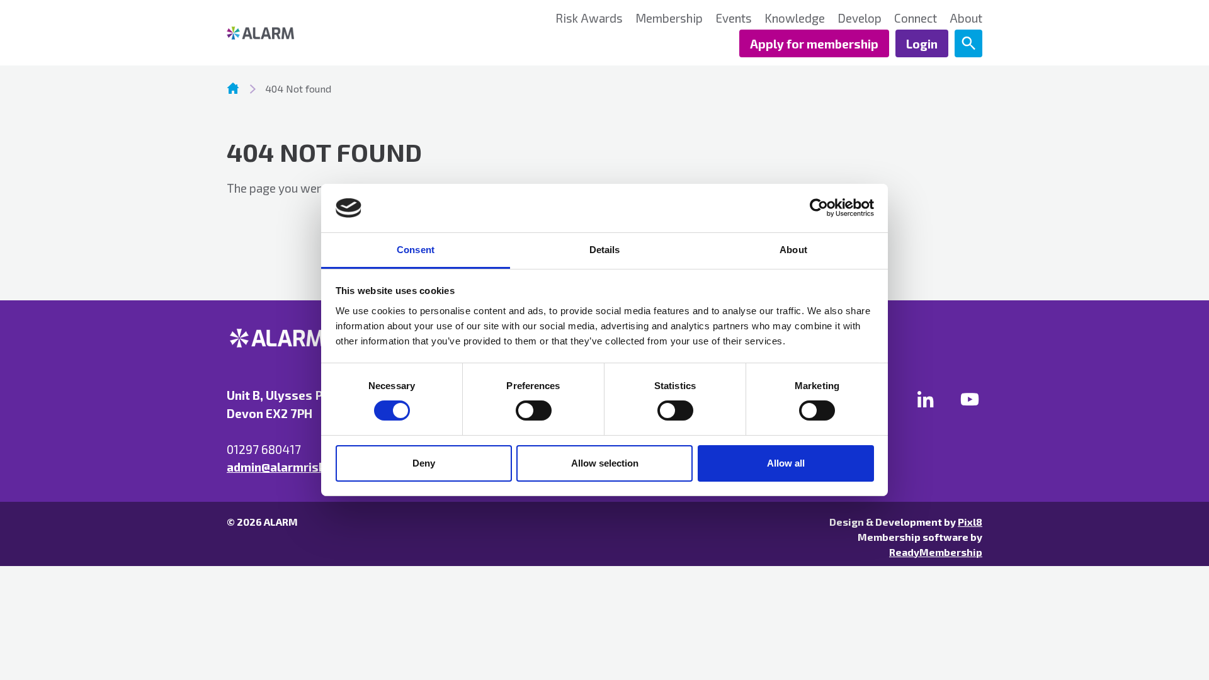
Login (922, 44)
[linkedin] (925, 399)
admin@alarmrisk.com (290, 467)
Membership (669, 18)
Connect (915, 18)
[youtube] (969, 399)
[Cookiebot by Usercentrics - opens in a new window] (819, 207)
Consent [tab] (415, 249)
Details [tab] (604, 249)
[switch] (534, 410)
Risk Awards (589, 18)
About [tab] (793, 249)
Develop (859, 18)
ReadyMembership (935, 552)
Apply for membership (814, 44)
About (966, 18)
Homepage (233, 88)
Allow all (786, 463)
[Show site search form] (968, 43)
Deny (423, 463)
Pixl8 (970, 522)
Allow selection (605, 463)
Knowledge (794, 18)
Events (733, 18)
